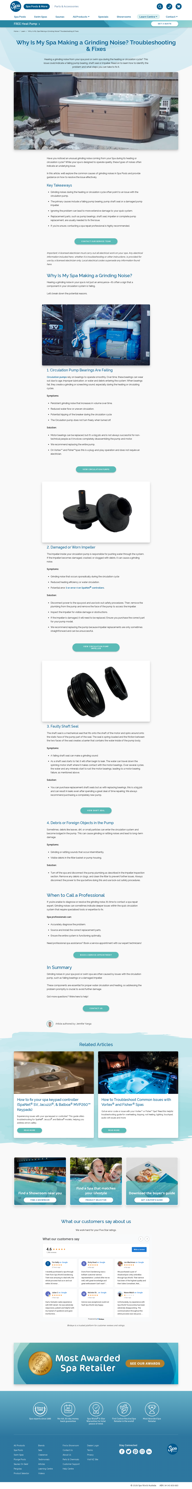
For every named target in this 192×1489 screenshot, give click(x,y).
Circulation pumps (57, 377)
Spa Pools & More (37, 6)
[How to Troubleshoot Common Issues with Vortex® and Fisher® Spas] (138, 1072)
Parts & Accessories (67, 6)
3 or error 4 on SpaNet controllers (84, 587)
